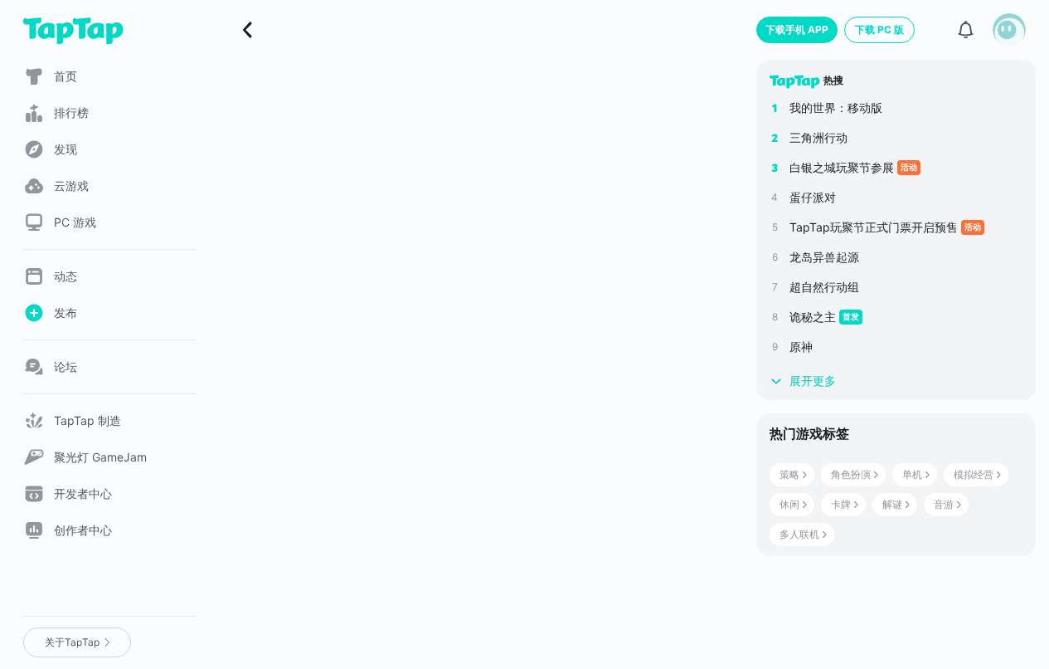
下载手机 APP (796, 29)
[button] (1009, 29)
